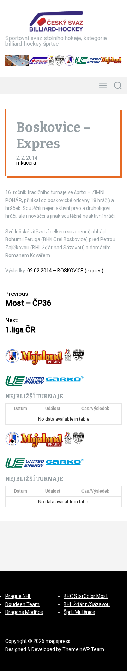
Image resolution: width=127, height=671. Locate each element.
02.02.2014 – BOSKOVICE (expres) (65, 270)
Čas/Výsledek (95, 408)
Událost (52, 408)
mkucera (26, 162)
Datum (20, 408)
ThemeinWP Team (83, 649)
